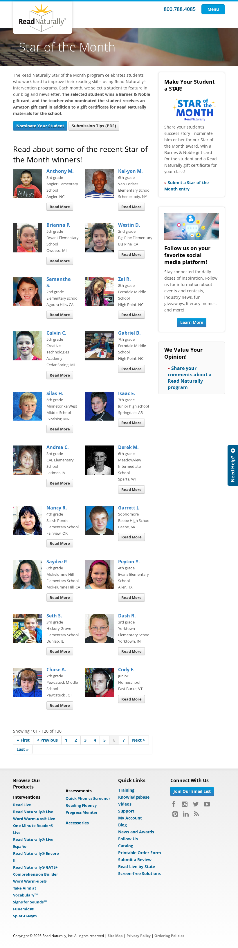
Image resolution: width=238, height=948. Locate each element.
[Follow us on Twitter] (196, 804)
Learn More (191, 322)
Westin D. (129, 225)
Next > (138, 740)
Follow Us (128, 838)
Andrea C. (57, 447)
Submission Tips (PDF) (94, 126)
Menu (213, 9)
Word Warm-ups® (30, 881)
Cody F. (126, 669)
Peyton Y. (129, 561)
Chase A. (56, 669)
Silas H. (54, 393)
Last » (23, 749)
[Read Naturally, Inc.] (42, 17)
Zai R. (124, 279)
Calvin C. (56, 333)
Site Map (115, 935)
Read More (60, 206)
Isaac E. (126, 393)
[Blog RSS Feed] (196, 814)
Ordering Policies (169, 935)
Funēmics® (23, 909)
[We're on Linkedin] (186, 814)
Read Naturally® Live (33, 811)
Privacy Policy (139, 935)
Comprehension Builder (35, 874)
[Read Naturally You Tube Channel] (207, 804)
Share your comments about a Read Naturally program (190, 377)
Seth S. (54, 616)
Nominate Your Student (40, 126)
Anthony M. (60, 171)
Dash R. (127, 616)
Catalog (125, 845)
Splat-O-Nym (25, 915)
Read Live (22, 804)
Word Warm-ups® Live (34, 818)
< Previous (47, 740)
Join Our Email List (192, 791)
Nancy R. (56, 508)
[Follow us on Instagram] (184, 804)
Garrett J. (128, 508)
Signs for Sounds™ (30, 902)
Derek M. (128, 447)
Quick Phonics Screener (88, 798)
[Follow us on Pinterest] (175, 814)
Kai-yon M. (130, 171)
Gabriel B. (129, 333)
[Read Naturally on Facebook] (174, 804)
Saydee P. (57, 561)
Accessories (77, 823)
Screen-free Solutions (139, 873)
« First (23, 740)
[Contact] (233, 465)
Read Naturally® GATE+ (35, 867)
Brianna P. (58, 225)
